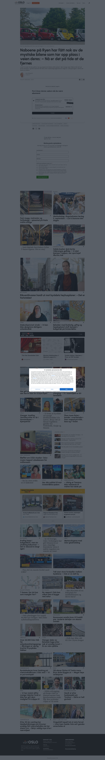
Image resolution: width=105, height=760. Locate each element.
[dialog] (52, 380)
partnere (53, 375)
